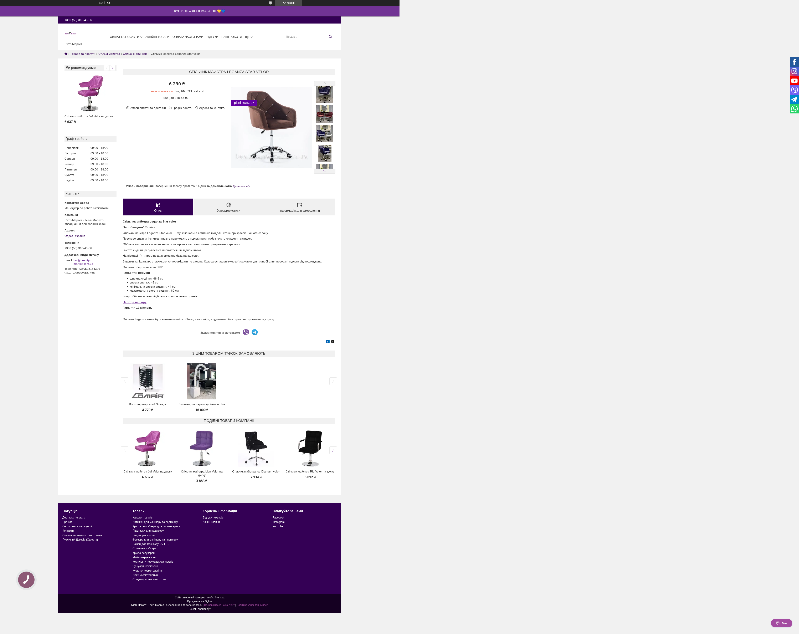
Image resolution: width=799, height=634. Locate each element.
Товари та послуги (123, 37)
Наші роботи (231, 37)
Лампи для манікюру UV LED (151, 544)
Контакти (68, 530)
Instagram (279, 521)
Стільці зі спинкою (135, 53)
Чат (784, 623)
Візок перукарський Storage (147, 404)
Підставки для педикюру (148, 530)
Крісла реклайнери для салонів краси (156, 526)
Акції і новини (211, 521)
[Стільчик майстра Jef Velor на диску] (91, 93)
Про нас (67, 521)
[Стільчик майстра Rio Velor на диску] (310, 448)
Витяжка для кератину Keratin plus (202, 404)
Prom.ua (220, 597)
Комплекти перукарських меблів (153, 561)
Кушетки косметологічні (148, 570)
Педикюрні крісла (144, 535)
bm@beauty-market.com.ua (83, 262)
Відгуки (212, 37)
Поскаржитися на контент (219, 605)
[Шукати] (330, 36)
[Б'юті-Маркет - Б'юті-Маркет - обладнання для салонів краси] (71, 33)
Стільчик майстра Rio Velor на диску (310, 471)
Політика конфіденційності (252, 605)
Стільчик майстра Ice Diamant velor (256, 471)
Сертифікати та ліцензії (77, 526)
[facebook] (328, 342)
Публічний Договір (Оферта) (80, 539)
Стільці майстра (109, 53)
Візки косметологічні (145, 575)
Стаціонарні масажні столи (149, 579)
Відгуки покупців (213, 517)
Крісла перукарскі (144, 552)
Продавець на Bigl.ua (199, 601)
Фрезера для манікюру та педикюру (155, 539)
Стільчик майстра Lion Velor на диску (202, 473)
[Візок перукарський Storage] (147, 381)
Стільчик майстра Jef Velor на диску (89, 116)
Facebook (278, 517)
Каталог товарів (143, 517)
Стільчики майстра (144, 548)
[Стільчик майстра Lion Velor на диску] (202, 448)
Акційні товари (157, 37)
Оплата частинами (187, 37)
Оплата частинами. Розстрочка (82, 535)
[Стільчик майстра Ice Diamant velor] (256, 448)
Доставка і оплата (73, 517)
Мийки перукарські (144, 557)
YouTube (278, 526)
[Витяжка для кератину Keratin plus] (202, 381)
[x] (332, 342)
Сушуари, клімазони (145, 566)
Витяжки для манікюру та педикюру (155, 521)
